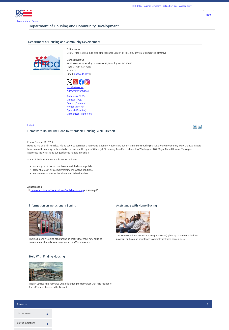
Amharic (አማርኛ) (76, 96)
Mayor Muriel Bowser (28, 21)
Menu (209, 14)
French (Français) (76, 103)
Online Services (170, 5)
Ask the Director (75, 87)
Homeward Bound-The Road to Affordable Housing (57, 190)
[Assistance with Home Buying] (133, 232)
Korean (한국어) (75, 106)
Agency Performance (78, 90)
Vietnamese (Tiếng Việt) (79, 113)
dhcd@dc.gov (81, 73)
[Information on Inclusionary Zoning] (46, 235)
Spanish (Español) (76, 110)
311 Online (137, 5)
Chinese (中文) (74, 99)
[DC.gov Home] (23, 18)
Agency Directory (152, 5)
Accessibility (185, 5)
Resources (21, 304)
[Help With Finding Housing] (46, 280)
